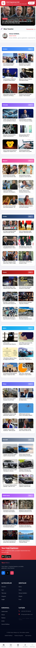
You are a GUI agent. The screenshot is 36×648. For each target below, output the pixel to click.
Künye (3, 614)
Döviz (20, 586)
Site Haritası (28, 635)
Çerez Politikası (5, 624)
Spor (3, 590)
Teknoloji (4, 593)
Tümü (30, 49)
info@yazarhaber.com (27, 614)
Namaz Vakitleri (23, 593)
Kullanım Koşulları (19, 635)
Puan (20, 599)
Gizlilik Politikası (8, 635)
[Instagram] (12, 573)
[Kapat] (34, 2)
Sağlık (3, 599)
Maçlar (20, 596)
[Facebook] (3, 573)
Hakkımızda (5, 611)
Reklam (3, 618)
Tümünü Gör (29, 29)
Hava (20, 590)
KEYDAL (27, 618)
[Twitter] (7, 573)
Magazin (4, 596)
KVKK (3, 621)
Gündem (4, 586)
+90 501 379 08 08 (26, 611)
